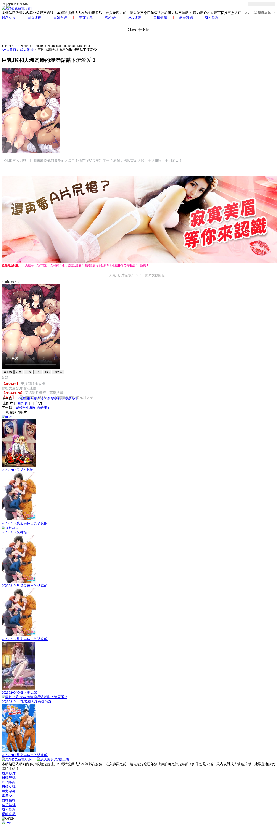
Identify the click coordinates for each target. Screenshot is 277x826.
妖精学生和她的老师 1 (32, 408)
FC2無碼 (134, 17)
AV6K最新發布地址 (260, 13)
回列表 (22, 403)
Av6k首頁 (9, 50)
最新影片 (9, 17)
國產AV (110, 17)
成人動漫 (212, 17)
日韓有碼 (60, 17)
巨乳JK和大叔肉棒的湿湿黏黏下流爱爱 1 (46, 398)
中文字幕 (86, 17)
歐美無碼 (186, 17)
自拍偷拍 (160, 17)
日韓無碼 (34, 17)
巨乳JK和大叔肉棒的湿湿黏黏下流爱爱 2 (68, 50)
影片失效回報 (155, 275)
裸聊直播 (9, 814)
